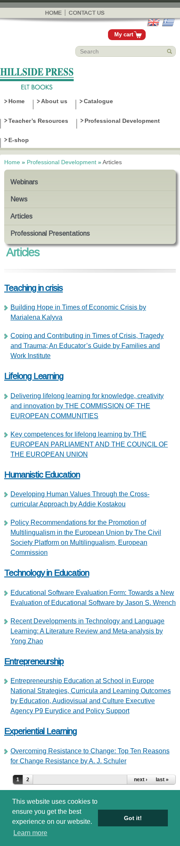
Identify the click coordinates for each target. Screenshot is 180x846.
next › (140, 779)
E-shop (18, 140)
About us (54, 101)
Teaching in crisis (33, 287)
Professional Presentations (50, 233)
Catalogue (98, 101)
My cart (123, 34)
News (19, 199)
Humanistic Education (42, 474)
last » (162, 779)
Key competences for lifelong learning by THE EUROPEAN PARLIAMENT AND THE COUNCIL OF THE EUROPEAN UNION (89, 444)
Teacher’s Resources (38, 120)
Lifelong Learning (33, 376)
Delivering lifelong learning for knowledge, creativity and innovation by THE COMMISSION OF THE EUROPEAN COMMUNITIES (87, 405)
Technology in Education (46, 572)
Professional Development (122, 120)
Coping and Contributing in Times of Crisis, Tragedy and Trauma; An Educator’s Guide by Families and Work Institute (87, 345)
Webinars (24, 181)
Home (53, 13)
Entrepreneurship (34, 661)
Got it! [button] (133, 818)
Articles (21, 216)
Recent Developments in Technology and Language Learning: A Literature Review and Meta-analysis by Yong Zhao (87, 631)
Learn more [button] (30, 832)
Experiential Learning (40, 731)
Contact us (87, 13)
